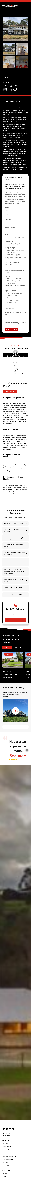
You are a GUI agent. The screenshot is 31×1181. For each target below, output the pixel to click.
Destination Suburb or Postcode (13, 263)
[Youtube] (10, 1129)
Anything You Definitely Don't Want (15, 313)
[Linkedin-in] (13, 1129)
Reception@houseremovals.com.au (13, 1134)
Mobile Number (14, 227)
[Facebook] (4, 1129)
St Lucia (15, 355)
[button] (16, 647)
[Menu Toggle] (28, 6)
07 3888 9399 (7, 1135)
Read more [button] (18, 755)
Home (5, 14)
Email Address (13, 219)
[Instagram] (7, 1129)
